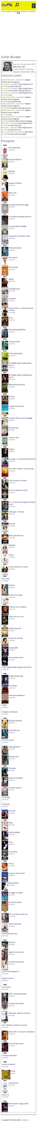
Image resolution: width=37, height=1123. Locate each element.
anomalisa (12, 298)
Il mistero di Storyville (16, 1003)
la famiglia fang (14, 289)
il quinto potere (14, 341)
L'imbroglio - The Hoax (16, 512)
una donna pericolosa (16, 962)
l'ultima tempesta (15, 248)
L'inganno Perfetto (15, 183)
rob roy (11, 864)
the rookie (5, 579)
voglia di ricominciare (16, 952)
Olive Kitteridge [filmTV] (17, 330)
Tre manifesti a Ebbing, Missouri (19, 91)
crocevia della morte (16, 1044)
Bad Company (13, 883)
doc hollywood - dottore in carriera (14, 1025)
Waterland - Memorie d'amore (19, 1013)
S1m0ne (11, 585)
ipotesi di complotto (16, 778)
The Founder (13, 267)
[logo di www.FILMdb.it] (7, 5)
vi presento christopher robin (19, 236)
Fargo (11, 823)
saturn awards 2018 (8, 132)
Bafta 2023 (5, 123)
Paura (11, 842)
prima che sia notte (16, 638)
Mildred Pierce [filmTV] (17, 385)
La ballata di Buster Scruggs (19, 205)
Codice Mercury (14, 730)
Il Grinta (12, 396)
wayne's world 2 (8, 978)
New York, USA (19, 67)
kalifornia (12, 942)
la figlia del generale (16, 676)
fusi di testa (6, 987)
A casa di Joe (13, 852)
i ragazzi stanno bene (16, 406)
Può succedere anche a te (18, 914)
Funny (13, 1071)
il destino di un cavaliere (17, 607)
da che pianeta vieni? (15, 657)
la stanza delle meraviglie (17, 134)
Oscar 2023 (5, 84)
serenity (12, 524)
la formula (5, 804)
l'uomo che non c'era (16, 617)
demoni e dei (13, 756)
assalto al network (8, 1064)
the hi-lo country (8, 740)
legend (11, 279)
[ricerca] (17, 4)
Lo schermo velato (15, 902)
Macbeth (12, 171)
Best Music (29, 132)
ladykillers (12, 545)
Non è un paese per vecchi (18, 490)
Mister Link (12, 193)
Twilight (11, 449)
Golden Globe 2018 (8, 104)
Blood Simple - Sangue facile (18, 1104)
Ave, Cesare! (13, 258)
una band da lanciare (9, 934)
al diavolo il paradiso (9, 1055)
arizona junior (13, 1083)
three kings (13, 686)
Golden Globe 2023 (8, 97)
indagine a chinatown (9, 712)
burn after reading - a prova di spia (21, 469)
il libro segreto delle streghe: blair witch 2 (17, 667)
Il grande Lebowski (15, 721)
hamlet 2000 (13, 648)
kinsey (11, 555)
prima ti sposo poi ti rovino (18, 567)
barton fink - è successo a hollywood (21, 1032)
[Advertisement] (18, 33)
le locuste (12, 811)
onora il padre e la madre (18, 480)
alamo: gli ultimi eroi (16, 535)
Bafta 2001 (5, 128)
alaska (4, 705)
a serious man (14, 437)
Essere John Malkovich (17, 695)
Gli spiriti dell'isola (14, 86)
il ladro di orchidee (15, 595)
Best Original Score (26, 84)
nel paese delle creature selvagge (20, 121)
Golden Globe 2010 (8, 80)
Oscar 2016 (5, 93)
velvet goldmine (14, 747)
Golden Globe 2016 (8, 110)
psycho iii (5, 1095)
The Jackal (12, 768)
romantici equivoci (15, 788)
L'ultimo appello (14, 832)
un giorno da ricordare (17, 873)
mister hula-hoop (15, 924)
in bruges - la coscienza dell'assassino (22, 459)
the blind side (13, 428)
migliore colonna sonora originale (16, 81)
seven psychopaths (16, 353)
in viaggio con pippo (16, 893)
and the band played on (10, 971)
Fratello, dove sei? (14, 130)
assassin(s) (6, 797)
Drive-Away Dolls (14, 148)
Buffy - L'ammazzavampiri (18, 994)
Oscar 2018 (5, 88)
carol (10, 95)
